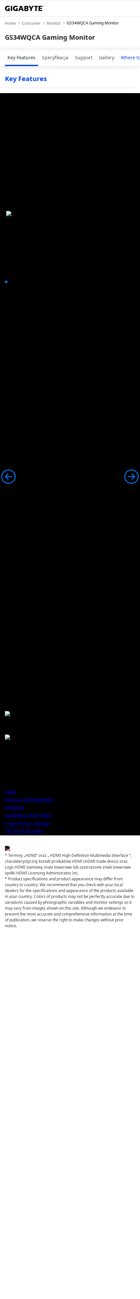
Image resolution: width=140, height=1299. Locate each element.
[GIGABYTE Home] (24, 8)
